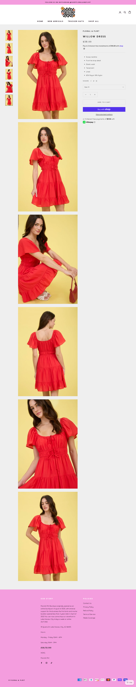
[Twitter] (93, 81)
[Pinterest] (96, 81)
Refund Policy (88, 611)
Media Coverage (89, 618)
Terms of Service (89, 614)
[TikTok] (51, 663)
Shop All (94, 21)
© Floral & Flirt (16, 680)
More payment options (104, 114)
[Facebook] (91, 81)
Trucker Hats (76, 21)
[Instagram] (46, 663)
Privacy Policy (88, 607)
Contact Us (87, 603)
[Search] (125, 12)
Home (40, 21)
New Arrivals (55, 21)
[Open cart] (130, 12)
